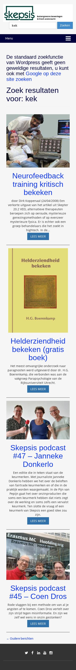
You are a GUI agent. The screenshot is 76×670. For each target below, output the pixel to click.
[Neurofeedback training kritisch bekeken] (38, 139)
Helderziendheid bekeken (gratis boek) (38, 349)
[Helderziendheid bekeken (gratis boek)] (38, 289)
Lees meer (39, 237)
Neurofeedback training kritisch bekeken (38, 184)
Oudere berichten (19, 638)
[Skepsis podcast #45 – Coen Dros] (38, 554)
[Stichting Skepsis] (38, 13)
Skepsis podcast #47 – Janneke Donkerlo (38, 456)
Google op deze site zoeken (33, 76)
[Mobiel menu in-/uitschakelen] (68, 38)
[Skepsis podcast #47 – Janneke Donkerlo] (38, 418)
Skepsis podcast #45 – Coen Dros (38, 592)
